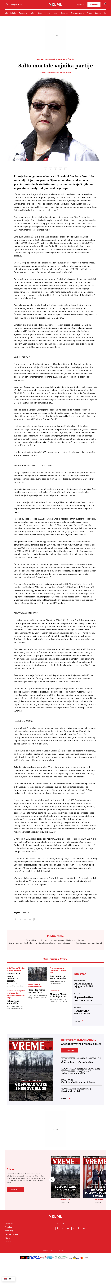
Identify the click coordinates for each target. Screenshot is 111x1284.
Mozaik (55, 13)
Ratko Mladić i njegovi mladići (83, 985)
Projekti (8, 1242)
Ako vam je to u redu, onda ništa (58, 977)
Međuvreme (32, 943)
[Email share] (55, 169)
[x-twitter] (62, 1228)
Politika (13, 13)
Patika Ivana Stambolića (13, 1002)
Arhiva (89, 13)
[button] (52, 1180)
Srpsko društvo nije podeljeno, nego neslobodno (83, 999)
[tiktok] (78, 1228)
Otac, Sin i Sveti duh (71, 1091)
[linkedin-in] (83, 1228)
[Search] (7, 4)
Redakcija (8, 1223)
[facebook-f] (57, 1228)
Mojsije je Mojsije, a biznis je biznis (59, 995)
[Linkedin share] (65, 169)
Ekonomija (23, 13)
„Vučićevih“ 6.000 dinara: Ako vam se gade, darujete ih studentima (83, 1012)
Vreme (49, 1251)
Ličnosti (25, 912)
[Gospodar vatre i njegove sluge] (37, 974)
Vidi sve (77, 1021)
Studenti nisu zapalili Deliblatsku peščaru (13, 977)
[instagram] (73, 1228)
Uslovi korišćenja (11, 1234)
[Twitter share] (50, 169)
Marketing (9, 1231)
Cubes (66, 1251)
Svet (40, 13)
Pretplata (94, 4)
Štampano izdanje (77, 13)
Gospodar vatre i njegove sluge (36, 991)
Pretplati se (69, 1050)
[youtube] (67, 1228)
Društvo (32, 13)
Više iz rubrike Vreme (55, 958)
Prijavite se (80, 4)
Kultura (47, 13)
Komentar (64, 13)
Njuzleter (98, 13)
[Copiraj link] (60, 169)
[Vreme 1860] (31, 1069)
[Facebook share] (45, 169)
